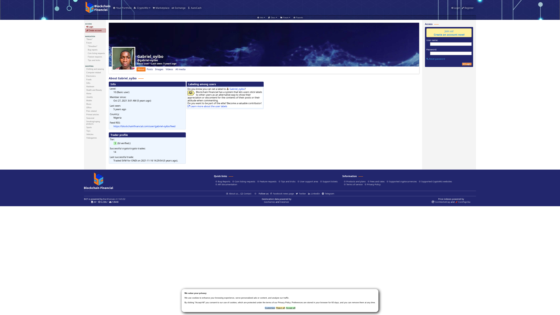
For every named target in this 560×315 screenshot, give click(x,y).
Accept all (290, 308)
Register (469, 7)
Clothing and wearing (95, 69)
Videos (169, 69)
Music (88, 104)
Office (88, 107)
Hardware (90, 86)
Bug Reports (223, 181)
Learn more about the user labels (208, 106)
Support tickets (330, 181)
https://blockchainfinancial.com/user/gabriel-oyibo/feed (144, 126)
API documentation (227, 184)
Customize (270, 308)
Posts (150, 69)
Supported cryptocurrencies (402, 181)
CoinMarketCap (442, 201)
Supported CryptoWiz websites (436, 181)
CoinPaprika (464, 201)
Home (88, 93)
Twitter (302, 193)
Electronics (91, 76)
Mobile (89, 100)
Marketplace (162, 7)
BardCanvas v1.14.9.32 (114, 198)
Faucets (299, 17)
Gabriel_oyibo (237, 89)
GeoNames (269, 201)
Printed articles (92, 114)
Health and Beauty (94, 90)
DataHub (284, 201)
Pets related (91, 111)
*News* (89, 39)
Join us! (449, 32)
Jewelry (89, 97)
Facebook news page (283, 193)
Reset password (437, 58)
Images (159, 69)
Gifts (88, 83)
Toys (88, 131)
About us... (234, 193)
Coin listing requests (244, 181)
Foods (89, 79)
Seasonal (90, 118)
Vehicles (89, 134)
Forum (89, 43)
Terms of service (354, 184)
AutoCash (196, 7)
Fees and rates (377, 181)
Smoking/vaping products (93, 122)
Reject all (280, 308)
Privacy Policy (373, 184)
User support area (308, 181)
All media (180, 69)
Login (456, 7)
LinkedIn (315, 193)
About (141, 69)
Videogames (91, 138)
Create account (95, 30)
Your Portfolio (124, 7)
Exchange (180, 7)
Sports (89, 127)
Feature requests (267, 181)
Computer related (93, 72)
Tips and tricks (287, 181)
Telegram (329, 193)
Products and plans (356, 181)
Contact (247, 193)
